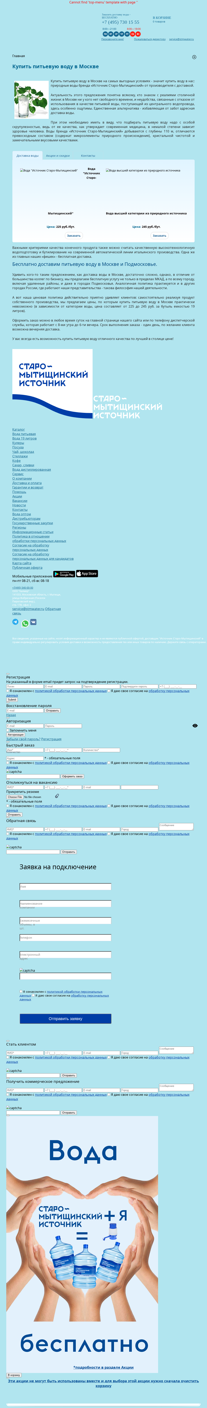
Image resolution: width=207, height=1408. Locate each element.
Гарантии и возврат (27, 487)
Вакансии (19, 500)
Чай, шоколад (23, 451)
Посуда (18, 447)
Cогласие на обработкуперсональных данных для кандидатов (43, 556)
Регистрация (51, 739)
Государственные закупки (32, 523)
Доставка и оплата (27, 483)
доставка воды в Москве (103, 274)
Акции (17, 496)
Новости (19, 505)
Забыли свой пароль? (23, 739)
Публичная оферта (27, 567)
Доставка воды (28, 155)
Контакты (88, 155)
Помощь (19, 492)
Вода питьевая (24, 434)
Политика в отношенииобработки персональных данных (39, 538)
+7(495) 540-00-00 (22, 587)
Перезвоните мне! (112, 39)
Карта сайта (21, 563)
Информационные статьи (32, 532)
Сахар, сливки (23, 465)
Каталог (18, 429)
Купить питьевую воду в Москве (76, 81)
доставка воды (62, 113)
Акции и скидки (58, 155)
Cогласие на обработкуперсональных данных (30, 547)
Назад (11, 715)
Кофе (16, 460)
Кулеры (18, 443)
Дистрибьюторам (26, 518)
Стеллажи (20, 456)
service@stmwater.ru (28, 609)
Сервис (18, 474)
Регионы (19, 527)
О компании (22, 478)
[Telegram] (15, 622)
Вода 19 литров (24, 438)
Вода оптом (21, 514)
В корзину (14, 1375)
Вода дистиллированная (31, 469)
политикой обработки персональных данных (71, 691)
